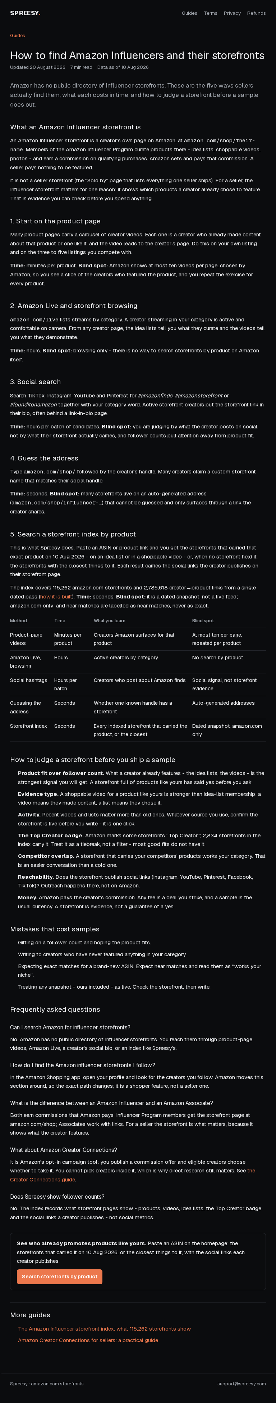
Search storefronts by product (59, 1276)
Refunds (256, 13)
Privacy (232, 13)
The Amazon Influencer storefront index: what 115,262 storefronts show (104, 1328)
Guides (189, 13)
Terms (210, 13)
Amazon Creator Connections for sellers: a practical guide (88, 1340)
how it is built (56, 596)
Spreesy (25, 13)
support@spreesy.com (241, 1384)
